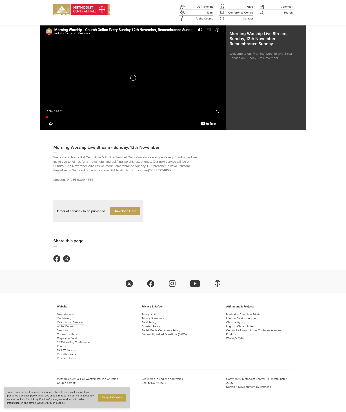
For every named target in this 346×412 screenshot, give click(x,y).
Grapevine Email (67, 338)
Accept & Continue (112, 397)
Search (288, 12)
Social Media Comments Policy (160, 330)
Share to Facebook (57, 258)
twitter (129, 283)
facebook (150, 283)
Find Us (231, 334)
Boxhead (265, 387)
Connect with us (67, 334)
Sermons (62, 330)
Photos (61, 346)
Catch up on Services (70, 322)
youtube (195, 283)
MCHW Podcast (66, 350)
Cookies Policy (150, 326)
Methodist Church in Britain (243, 314)
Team (210, 12)
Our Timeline (205, 6)
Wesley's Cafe (235, 338)
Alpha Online (65, 326)
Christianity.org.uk (237, 322)
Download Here (125, 211)
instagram (172, 283)
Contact (248, 18)
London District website (241, 318)
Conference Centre (240, 12)
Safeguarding (149, 314)
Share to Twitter (66, 258)
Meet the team (66, 314)
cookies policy (29, 395)
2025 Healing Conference (73, 342)
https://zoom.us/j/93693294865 (148, 170)
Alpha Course (204, 18)
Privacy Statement (152, 318)
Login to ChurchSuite (239, 326)
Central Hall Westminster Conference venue (253, 330)
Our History (64, 318)
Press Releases (66, 354)
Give (250, 6)
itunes (217, 283)
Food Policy (148, 322)
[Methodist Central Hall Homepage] (81, 9)
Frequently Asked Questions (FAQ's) (164, 334)
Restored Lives (66, 358)
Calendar (287, 6)
